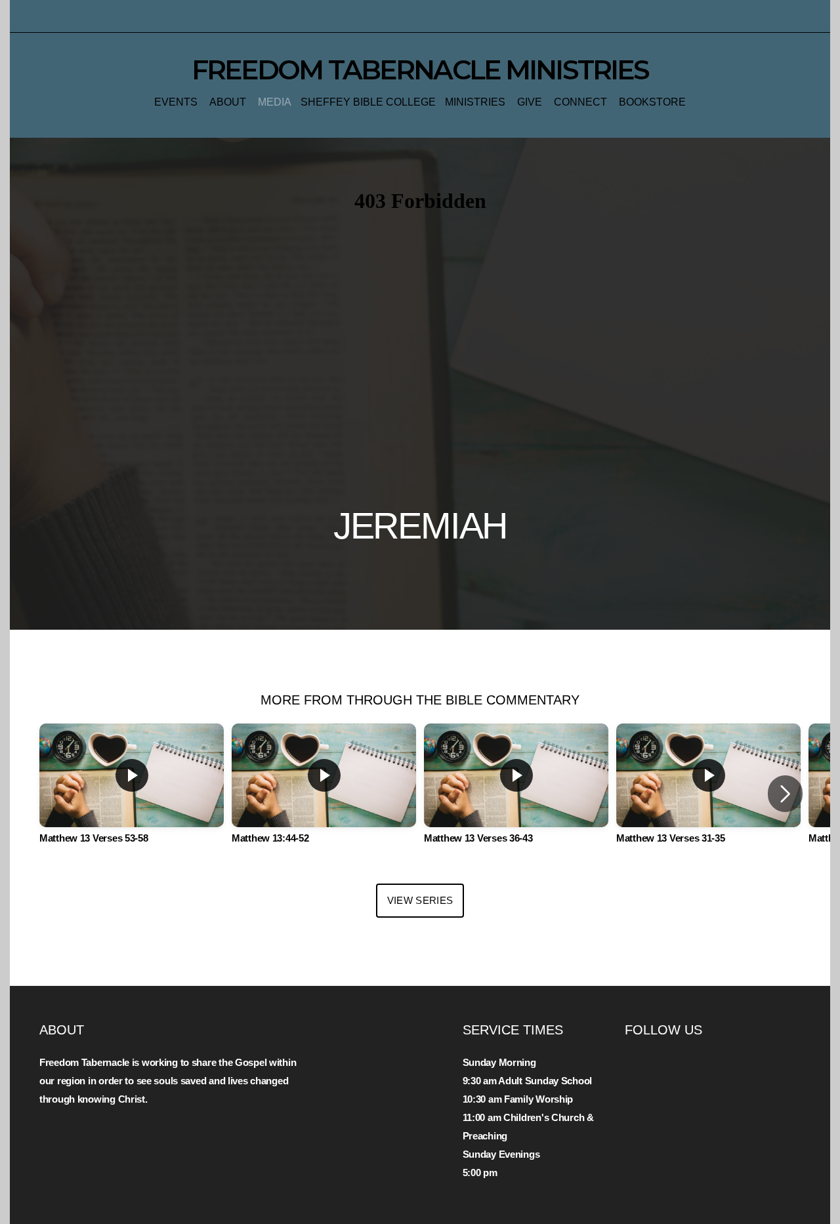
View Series (420, 900)
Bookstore (652, 102)
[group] (131, 794)
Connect (582, 102)
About (229, 102)
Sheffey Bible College (368, 102)
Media (274, 102)
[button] (785, 793)
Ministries (476, 102)
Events (177, 102)
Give (531, 102)
